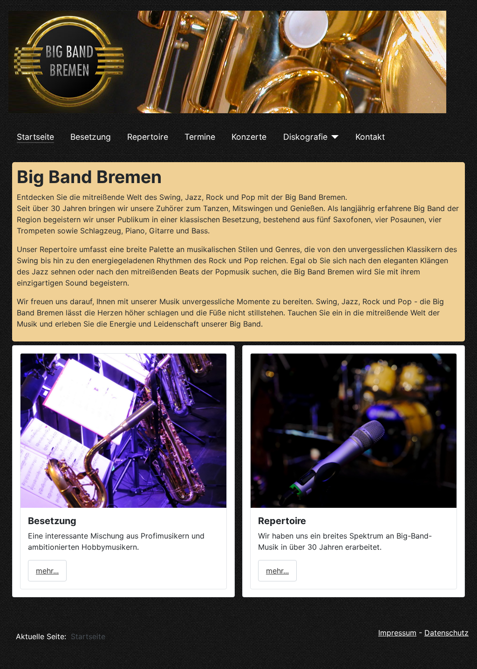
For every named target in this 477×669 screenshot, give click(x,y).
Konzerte (249, 137)
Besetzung (90, 137)
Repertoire (147, 137)
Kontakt (370, 137)
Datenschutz (446, 632)
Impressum (397, 632)
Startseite (35, 137)
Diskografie (305, 137)
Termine (199, 137)
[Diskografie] (333, 137)
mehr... (47, 570)
